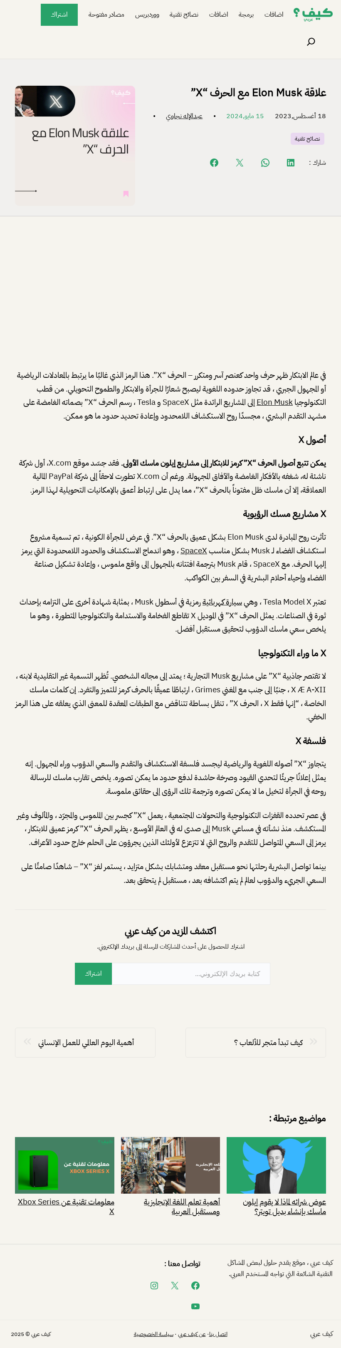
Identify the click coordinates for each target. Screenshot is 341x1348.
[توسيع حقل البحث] (311, 42)
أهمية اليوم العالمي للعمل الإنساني (86, 1042)
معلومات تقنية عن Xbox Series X (66, 1206)
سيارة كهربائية (222, 602)
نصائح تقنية (307, 138)
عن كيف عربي (192, 1334)
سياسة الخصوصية (153, 1334)
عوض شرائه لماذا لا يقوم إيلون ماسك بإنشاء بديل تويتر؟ (284, 1206)
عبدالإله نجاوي (184, 116)
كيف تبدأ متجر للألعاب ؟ (268, 1042)
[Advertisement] (170, 299)
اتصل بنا (218, 1334)
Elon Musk (275, 402)
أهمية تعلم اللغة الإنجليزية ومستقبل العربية (182, 1206)
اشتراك (59, 15)
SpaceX (193, 551)
